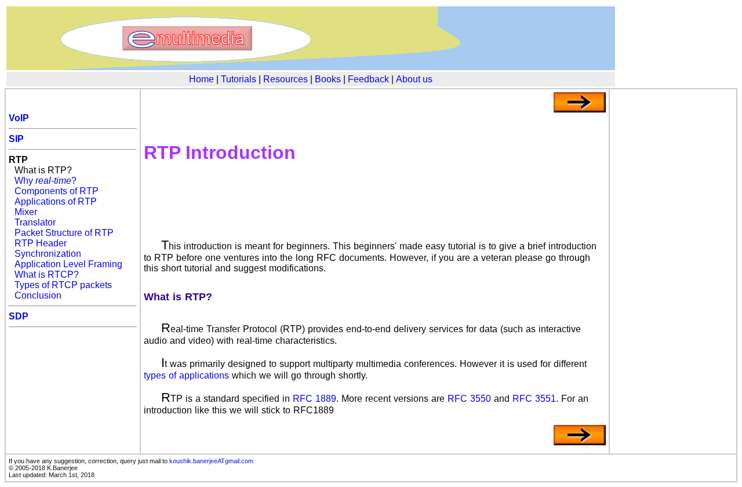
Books (328, 79)
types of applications (186, 375)
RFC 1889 (314, 399)
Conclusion (37, 295)
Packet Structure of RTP (64, 233)
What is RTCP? (46, 274)
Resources (285, 79)
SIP (16, 139)
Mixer (25, 212)
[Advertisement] (374, 211)
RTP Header (40, 243)
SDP (18, 316)
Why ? (45, 181)
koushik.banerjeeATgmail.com (211, 460)
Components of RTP (56, 191)
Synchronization (47, 254)
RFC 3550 (469, 399)
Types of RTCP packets (63, 285)
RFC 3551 (534, 399)
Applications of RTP (55, 201)
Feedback (368, 79)
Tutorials (238, 79)
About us (414, 79)
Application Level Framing (68, 264)
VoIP (19, 118)
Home (201, 79)
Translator (35, 222)
